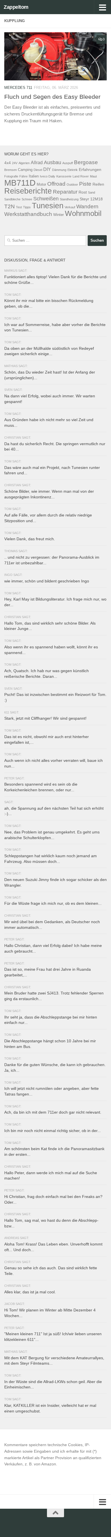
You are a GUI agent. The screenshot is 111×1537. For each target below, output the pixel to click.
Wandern (87, 206)
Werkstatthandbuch (28, 214)
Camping (25, 170)
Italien (34, 176)
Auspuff (67, 163)
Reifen (98, 184)
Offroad (56, 184)
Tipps (27, 207)
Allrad (37, 162)
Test (19, 207)
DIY (47, 169)
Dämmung (59, 170)
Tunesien (47, 205)
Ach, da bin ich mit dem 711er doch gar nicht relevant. (52, 1112)
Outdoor (72, 184)
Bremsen (10, 170)
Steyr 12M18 (91, 199)
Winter (58, 215)
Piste (85, 184)
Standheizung (69, 199)
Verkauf (70, 207)
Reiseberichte (28, 191)
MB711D (20, 182)
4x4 (7, 162)
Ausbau (52, 162)
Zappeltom (16, 7)
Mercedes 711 (18, 87)
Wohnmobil (83, 213)
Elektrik (72, 170)
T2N (9, 206)
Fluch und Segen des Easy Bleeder (52, 96)
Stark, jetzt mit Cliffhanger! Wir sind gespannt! (45, 718)
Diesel (38, 170)
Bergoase (86, 162)
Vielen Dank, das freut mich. (29, 539)
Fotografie (11, 176)
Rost (83, 192)
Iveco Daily (47, 176)
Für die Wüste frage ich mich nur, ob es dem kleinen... (53, 903)
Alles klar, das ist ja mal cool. (30, 1292)
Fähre (23, 176)
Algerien (24, 163)
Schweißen (46, 198)
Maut (93, 176)
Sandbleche (12, 199)
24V (14, 163)
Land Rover (81, 176)
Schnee (27, 199)
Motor (41, 185)
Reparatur (65, 192)
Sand (91, 192)
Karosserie (63, 176)
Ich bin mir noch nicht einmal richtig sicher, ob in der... (52, 1130)
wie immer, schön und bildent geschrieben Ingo (46, 581)
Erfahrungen (90, 169)
